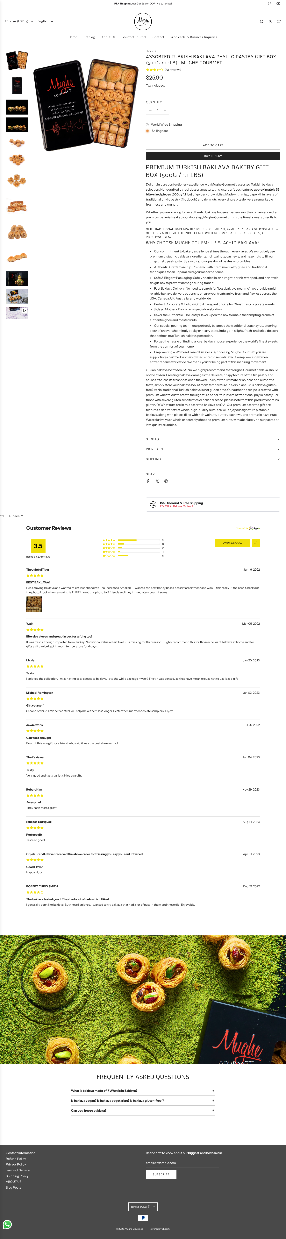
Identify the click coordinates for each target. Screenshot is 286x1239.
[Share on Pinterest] (166, 481)
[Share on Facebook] (148, 481)
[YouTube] (278, 3)
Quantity (154, 102)
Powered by (241, 527)
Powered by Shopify (159, 1228)
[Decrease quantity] (150, 110)
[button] (256, 543)
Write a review (232, 543)
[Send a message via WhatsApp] (7, 1224)
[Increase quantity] (165, 110)
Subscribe (161, 1174)
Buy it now (213, 156)
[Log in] (270, 21)
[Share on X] (157, 481)
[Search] (261, 21)
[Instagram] (269, 3)
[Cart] (279, 21)
